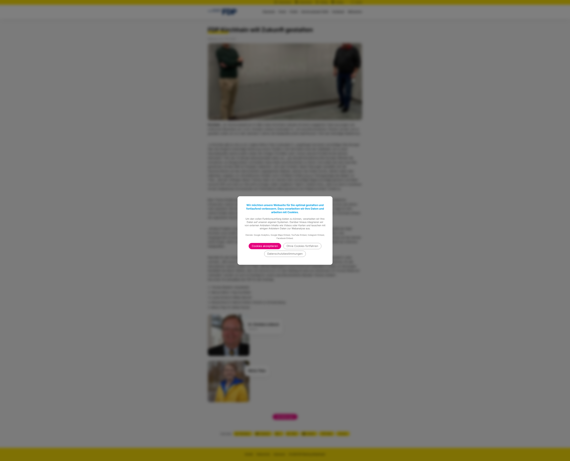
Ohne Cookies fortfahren (302, 246)
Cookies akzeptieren (265, 246)
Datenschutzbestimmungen (285, 253)
